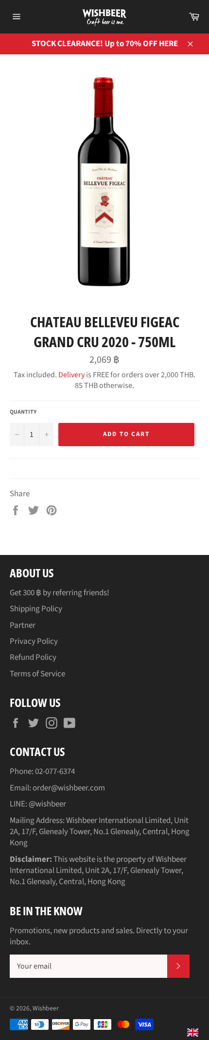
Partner (22, 625)
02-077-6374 (55, 771)
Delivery (71, 374)
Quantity (23, 412)
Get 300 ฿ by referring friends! (59, 593)
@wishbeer (47, 804)
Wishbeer (46, 1008)
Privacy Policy (34, 641)
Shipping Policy (36, 609)
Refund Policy (33, 657)
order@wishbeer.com (69, 788)
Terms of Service (37, 674)
